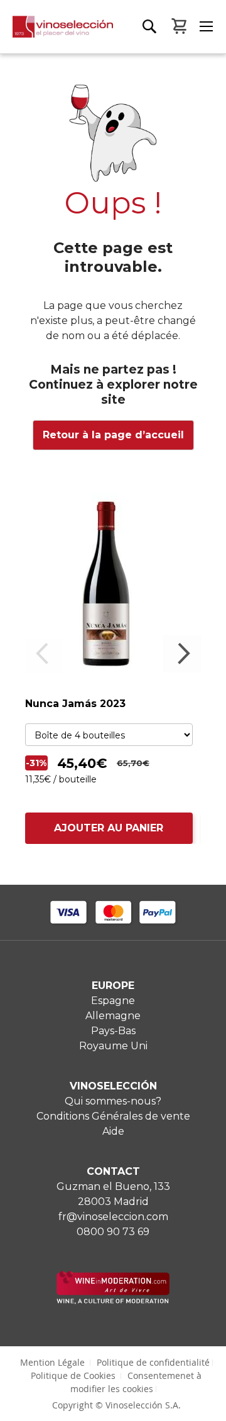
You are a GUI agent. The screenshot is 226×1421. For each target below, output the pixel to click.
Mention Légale (52, 1362)
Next (182, 654)
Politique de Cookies (73, 1375)
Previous (44, 654)
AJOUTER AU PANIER (108, 828)
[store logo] (56, 34)
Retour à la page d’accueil (113, 435)
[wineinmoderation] (113, 1301)
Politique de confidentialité (153, 1362)
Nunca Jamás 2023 (75, 704)
